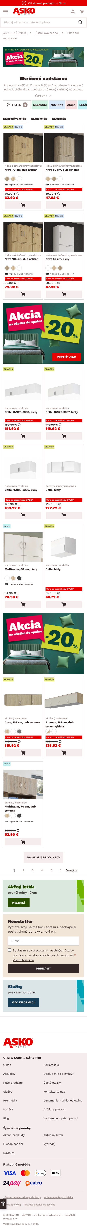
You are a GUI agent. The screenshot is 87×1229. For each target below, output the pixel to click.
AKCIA (71, 104)
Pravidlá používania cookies (39, 1204)
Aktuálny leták (53, 1135)
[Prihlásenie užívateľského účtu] (72, 11)
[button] (3, 1204)
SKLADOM (40, 104)
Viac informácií (23, 960)
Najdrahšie (59, 118)
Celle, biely (61, 488)
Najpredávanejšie (14, 118)
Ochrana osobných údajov (58, 1197)
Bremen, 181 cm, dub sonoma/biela (59, 722)
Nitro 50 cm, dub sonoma (64, 167)
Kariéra (8, 1109)
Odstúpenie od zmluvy (58, 1073)
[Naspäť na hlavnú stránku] (24, 11)
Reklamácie (51, 1064)
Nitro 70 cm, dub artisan (23, 167)
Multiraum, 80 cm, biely (21, 567)
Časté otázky (52, 1082)
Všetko (71, 870)
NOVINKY (57, 104)
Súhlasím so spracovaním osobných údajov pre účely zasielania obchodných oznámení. (43, 953)
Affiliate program (55, 1109)
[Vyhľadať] (82, 22)
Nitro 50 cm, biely (64, 257)
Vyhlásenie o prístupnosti (61, 1118)
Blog (6, 1118)
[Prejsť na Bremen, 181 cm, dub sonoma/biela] (64, 700)
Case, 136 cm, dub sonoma (22, 720)
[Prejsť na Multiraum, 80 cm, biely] (23, 547)
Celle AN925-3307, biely (62, 410)
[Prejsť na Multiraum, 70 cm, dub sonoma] (23, 784)
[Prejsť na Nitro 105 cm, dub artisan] (23, 236)
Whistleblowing (12, 1204)
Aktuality (9, 1073)
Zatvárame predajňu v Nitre (46, 3)
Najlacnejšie (39, 118)
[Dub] (7, 178)
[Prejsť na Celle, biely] (64, 467)
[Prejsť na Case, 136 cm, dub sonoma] (23, 700)
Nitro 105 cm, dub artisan (23, 257)
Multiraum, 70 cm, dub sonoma (20, 806)
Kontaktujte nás (54, 1091)
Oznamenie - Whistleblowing (63, 1100)
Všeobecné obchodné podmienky (22, 1197)
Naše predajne (13, 1082)
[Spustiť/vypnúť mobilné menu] (5, 11)
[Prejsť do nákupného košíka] (81, 11)
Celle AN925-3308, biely (21, 410)
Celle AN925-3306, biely (21, 488)
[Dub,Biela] (48, 731)
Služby (7, 1091)
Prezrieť (18, 902)
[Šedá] (19, 578)
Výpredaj (49, 1143)
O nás (7, 1064)
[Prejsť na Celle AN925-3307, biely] (64, 390)
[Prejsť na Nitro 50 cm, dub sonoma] (64, 147)
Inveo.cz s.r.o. (10, 1218)
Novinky (8, 1152)
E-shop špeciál (13, 1143)
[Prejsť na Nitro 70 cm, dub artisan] (23, 147)
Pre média (10, 1100)
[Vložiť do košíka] (23, 205)
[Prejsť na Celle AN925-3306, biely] (23, 467)
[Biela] (19, 178)
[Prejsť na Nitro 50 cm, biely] (64, 236)
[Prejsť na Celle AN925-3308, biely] (23, 390)
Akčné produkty (14, 1135)
